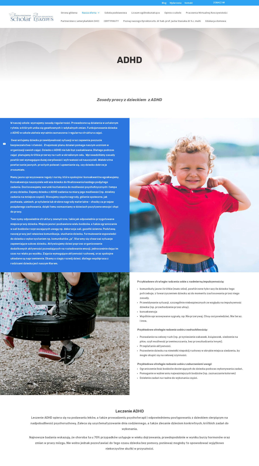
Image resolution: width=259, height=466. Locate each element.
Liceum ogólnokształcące (145, 12)
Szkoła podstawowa (115, 12)
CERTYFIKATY (111, 21)
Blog (164, 3)
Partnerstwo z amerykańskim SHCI (80, 21)
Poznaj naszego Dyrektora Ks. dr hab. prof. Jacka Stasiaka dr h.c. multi (162, 21)
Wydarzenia (175, 3)
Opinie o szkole (172, 12)
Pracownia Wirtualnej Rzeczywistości (206, 12)
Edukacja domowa (215, 21)
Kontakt (189, 3)
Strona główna (69, 12)
